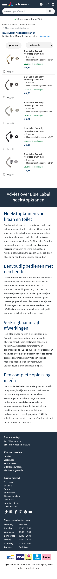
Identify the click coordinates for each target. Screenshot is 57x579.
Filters (15, 45)
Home (4, 24)
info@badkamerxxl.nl (19, 444)
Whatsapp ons (15, 441)
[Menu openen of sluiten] (4, 4)
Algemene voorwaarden (15, 564)
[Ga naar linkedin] (11, 512)
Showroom (9, 492)
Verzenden (9, 459)
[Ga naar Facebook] (16, 512)
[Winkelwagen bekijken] (53, 4)
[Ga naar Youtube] (30, 512)
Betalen (7, 456)
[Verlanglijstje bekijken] (47, 4)
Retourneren (10, 463)
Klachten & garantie (13, 470)
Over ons (8, 482)
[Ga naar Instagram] (20, 512)
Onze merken (10, 506)
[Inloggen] (41, 4)
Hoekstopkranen (27, 24)
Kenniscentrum (11, 503)
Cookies (30, 564)
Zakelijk (8, 485)
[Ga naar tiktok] (6, 512)
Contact (8, 489)
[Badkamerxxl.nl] (19, 4)
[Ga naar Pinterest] (25, 512)
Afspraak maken (12, 496)
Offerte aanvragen (13, 466)
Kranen (13, 24)
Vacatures (9, 499)
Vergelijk (10, 71)
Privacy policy (42, 564)
